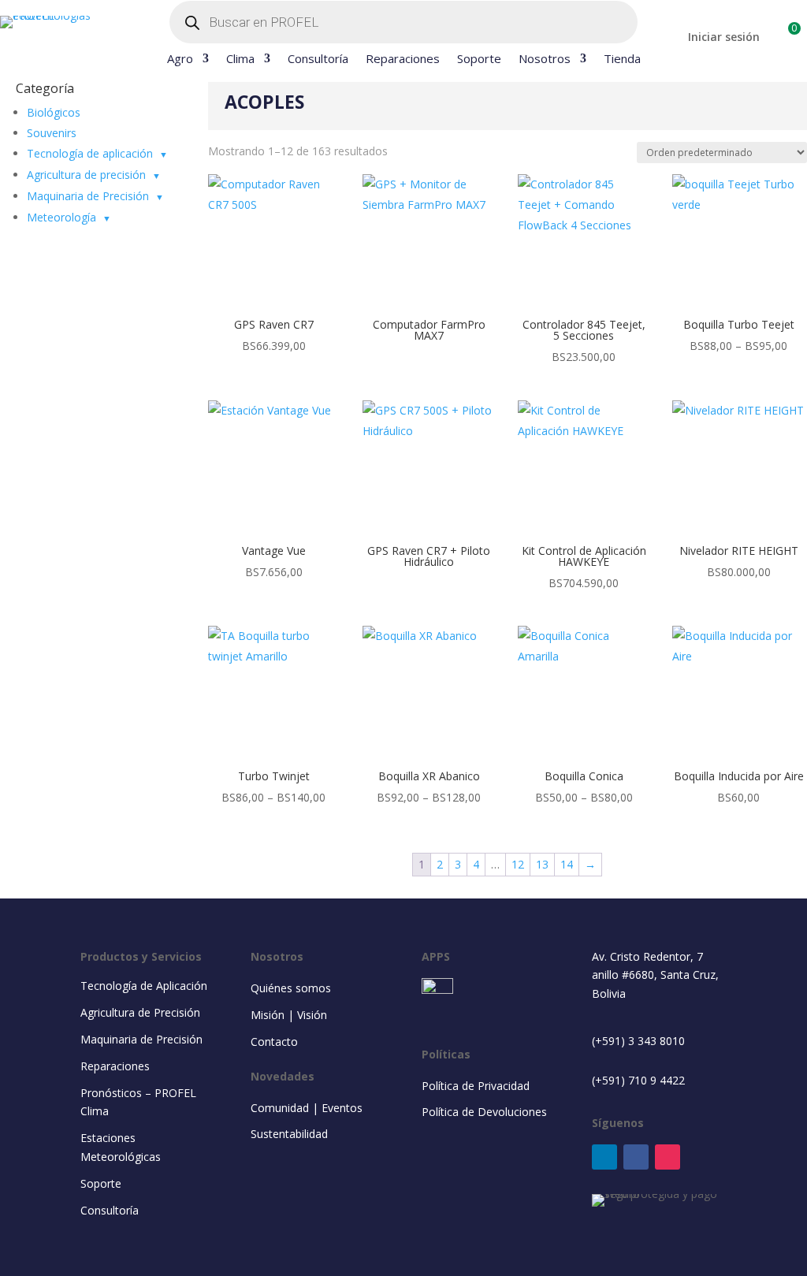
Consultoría (318, 59)
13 (542, 864)
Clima (240, 59)
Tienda (622, 59)
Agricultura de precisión (86, 174)
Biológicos (53, 112)
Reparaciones (403, 59)
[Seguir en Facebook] (636, 1157)
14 (566, 864)
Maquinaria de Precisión (88, 195)
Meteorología (61, 217)
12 (517, 864)
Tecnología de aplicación (90, 153)
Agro (180, 59)
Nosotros (545, 59)
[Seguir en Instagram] (667, 1157)
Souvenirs (51, 132)
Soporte (479, 59)
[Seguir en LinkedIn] (604, 1157)
